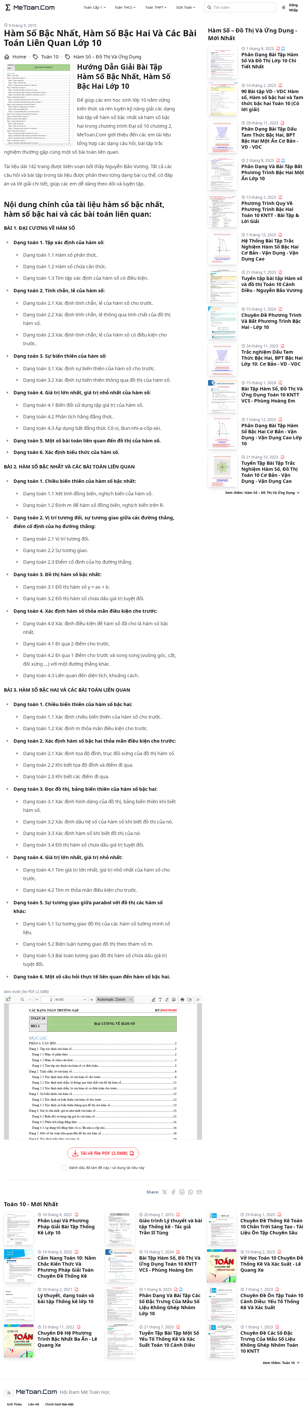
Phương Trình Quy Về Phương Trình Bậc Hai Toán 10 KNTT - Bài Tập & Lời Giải (270, 212)
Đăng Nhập (293, 7)
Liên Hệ (33, 1404)
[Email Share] (199, 1192)
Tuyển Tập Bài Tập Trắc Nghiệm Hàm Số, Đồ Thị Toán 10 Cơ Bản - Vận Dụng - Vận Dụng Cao (269, 472)
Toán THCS (123, 7)
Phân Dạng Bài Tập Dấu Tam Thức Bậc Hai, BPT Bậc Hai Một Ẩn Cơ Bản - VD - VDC (269, 138)
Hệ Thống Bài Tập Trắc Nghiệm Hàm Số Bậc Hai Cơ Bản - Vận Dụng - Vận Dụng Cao (270, 249)
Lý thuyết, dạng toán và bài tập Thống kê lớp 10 (66, 1298)
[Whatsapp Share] (190, 1192)
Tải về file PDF (104, 1153)
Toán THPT (154, 7)
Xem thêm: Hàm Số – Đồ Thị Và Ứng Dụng (260, 492)
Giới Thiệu (14, 1404)
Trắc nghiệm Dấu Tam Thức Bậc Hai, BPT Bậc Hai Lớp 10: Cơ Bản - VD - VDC (272, 358)
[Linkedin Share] (182, 1192)
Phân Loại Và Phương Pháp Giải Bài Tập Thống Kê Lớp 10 (66, 1226)
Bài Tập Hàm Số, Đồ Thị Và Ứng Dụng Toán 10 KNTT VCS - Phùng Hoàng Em (272, 394)
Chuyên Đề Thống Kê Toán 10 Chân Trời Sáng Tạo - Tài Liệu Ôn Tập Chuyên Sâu (271, 1226)
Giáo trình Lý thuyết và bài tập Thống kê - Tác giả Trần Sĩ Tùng (170, 1226)
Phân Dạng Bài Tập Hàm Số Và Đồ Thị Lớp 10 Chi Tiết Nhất (269, 60)
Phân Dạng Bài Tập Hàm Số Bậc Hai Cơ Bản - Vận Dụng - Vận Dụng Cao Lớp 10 (271, 434)
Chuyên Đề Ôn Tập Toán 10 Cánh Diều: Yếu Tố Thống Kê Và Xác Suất (271, 1301)
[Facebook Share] (173, 1192)
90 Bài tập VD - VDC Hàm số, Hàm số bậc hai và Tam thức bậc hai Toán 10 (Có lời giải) (272, 100)
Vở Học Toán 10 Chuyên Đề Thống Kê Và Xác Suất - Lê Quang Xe (271, 1264)
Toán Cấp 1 (93, 7)
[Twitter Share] (164, 1192)
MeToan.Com (36, 1391)
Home (19, 56)
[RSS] (9, 1393)
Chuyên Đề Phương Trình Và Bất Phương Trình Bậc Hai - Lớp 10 (271, 321)
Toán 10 (49, 56)
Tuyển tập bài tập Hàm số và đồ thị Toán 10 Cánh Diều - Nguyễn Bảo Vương (272, 284)
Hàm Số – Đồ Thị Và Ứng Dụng (107, 56)
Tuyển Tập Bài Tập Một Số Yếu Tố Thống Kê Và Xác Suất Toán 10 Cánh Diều (169, 1339)
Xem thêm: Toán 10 (279, 1362)
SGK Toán (184, 7)
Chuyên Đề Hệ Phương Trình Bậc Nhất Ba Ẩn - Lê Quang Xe (67, 1339)
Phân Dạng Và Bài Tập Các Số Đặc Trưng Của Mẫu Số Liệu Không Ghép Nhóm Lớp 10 (169, 1304)
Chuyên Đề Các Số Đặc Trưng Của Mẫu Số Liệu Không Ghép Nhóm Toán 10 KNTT (269, 1342)
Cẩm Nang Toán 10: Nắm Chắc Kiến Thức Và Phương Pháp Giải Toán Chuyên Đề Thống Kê (67, 1267)
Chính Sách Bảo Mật (59, 1404)
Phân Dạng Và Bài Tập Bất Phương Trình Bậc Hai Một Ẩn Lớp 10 (272, 172)
